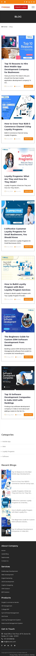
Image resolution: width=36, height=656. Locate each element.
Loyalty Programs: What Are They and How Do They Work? (16, 179)
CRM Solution (5, 588)
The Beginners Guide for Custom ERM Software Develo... (23, 521)
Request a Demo (21, 7)
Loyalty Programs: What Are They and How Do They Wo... (22, 492)
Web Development (7, 574)
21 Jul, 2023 (9, 139)
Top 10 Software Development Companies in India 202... (22, 530)
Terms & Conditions (24, 655)
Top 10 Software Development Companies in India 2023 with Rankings (17, 398)
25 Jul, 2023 (9, 191)
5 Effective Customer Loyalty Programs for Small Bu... (21, 501)
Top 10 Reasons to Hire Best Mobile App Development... (21, 473)
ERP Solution (5, 592)
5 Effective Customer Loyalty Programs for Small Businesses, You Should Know (15, 233)
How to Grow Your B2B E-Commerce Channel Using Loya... (23, 482)
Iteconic (18, 86)
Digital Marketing (6, 578)
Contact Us (4, 561)
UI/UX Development (7, 581)
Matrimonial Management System (12, 623)
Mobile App (6, 441)
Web (4, 446)
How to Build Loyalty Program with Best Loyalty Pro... (22, 511)
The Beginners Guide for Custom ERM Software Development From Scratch (16, 341)
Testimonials (5, 557)
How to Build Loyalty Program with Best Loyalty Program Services (17, 287)
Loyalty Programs (8, 451)
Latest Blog (5, 554)
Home (5, 27)
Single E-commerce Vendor (10, 602)
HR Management (6, 606)
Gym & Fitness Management (10, 613)
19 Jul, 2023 (9, 86)
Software (5, 456)
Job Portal (4, 616)
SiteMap (32, 655)
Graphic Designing (7, 585)
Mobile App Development (9, 571)
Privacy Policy (14, 655)
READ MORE (28, 86)
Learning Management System (11, 620)
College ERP (5, 609)
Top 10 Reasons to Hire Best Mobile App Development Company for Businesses (16, 68)
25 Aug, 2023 (10, 357)
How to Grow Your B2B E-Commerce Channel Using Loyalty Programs (17, 127)
